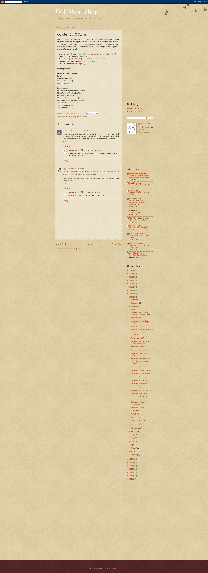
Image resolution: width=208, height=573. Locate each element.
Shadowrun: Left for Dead (139, 350)
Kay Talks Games (135, 253)
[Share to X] (92, 113)
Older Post (117, 244)
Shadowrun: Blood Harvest (140, 387)
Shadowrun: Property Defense (141, 377)
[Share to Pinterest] (97, 113)
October (84, 117)
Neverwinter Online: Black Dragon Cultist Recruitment (141, 322)
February (134, 451)
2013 (131, 472)
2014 (131, 469)
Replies (68, 146)
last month (81, 39)
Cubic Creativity (135, 199)
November (135, 303)
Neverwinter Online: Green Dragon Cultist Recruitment (141, 313)
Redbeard (66, 131)
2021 (131, 287)
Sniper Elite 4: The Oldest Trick (142, 329)
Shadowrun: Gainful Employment (137, 403)
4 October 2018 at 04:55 (92, 150)
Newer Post (60, 244)
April (133, 445)
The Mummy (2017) (137, 338)
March (133, 448)
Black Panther (136, 318)
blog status (77, 117)
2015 (131, 466)
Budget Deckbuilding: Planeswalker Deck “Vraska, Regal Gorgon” (138, 202)
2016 (131, 462)
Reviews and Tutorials (134, 111)
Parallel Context (135, 183)
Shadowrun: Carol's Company (141, 367)
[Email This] (87, 113)
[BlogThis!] (90, 113)
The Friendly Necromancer (139, 218)
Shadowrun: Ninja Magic (139, 384)
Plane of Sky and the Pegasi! (138, 220)
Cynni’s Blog (134, 210)
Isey (64, 169)
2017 (131, 459)
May (133, 441)
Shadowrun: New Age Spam (140, 358)
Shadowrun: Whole (137, 346)
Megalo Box (135, 410)
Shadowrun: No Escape (139, 380)
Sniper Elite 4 (135, 417)
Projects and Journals (134, 108)
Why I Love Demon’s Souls (138, 255)
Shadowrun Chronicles (138, 407)
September (135, 428)
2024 (131, 277)
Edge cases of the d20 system (139, 193)
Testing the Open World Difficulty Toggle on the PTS (140, 246)
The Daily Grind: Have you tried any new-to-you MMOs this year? (140, 176)
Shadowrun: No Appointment (140, 374)
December (135, 300)
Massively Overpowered (138, 173)
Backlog (65, 117)
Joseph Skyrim (74, 150)
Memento (134, 326)
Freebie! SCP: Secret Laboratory (138, 334)
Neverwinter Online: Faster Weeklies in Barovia (140, 342)
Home (89, 244)
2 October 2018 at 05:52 (79, 131)
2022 (131, 284)
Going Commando (136, 243)
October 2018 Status (138, 420)
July (133, 435)
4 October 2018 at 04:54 (92, 192)
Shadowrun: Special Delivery (141, 370)
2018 (131, 297)
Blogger (114, 568)
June (133, 438)
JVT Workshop (76, 11)
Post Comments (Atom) (72, 249)
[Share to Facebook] (94, 113)
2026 (131, 270)
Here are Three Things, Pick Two (140, 185)
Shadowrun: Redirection (139, 394)
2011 (131, 479)
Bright (133, 309)
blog (70, 117)
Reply (65, 141)
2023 (131, 280)
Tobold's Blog (134, 191)
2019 (131, 294)
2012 (131, 476)
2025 (131, 274)
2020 (131, 290)
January (134, 455)
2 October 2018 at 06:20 (75, 169)
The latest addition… (136, 212)
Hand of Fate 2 (136, 424)
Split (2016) (135, 414)
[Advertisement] (140, 63)
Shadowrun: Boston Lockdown (141, 390)
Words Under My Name (137, 234)
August (134, 431)
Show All (151, 260)
